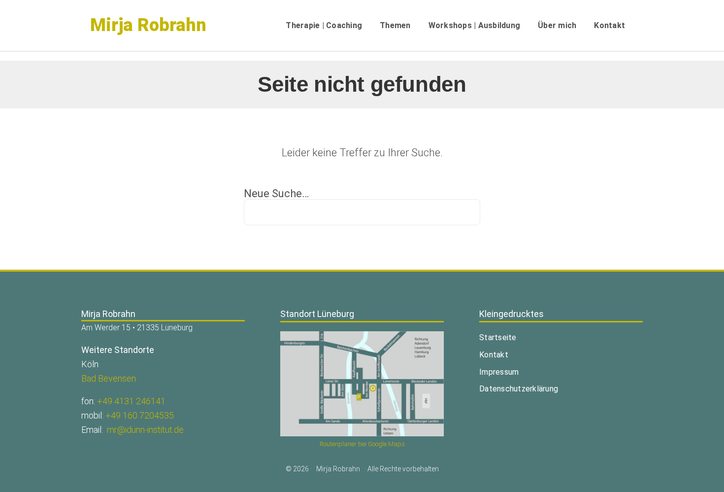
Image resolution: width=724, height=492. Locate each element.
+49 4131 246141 (131, 401)
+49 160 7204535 (139, 415)
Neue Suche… (276, 193)
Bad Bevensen (108, 378)
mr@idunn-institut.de (145, 429)
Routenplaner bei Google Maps (362, 444)
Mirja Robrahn (148, 25)
